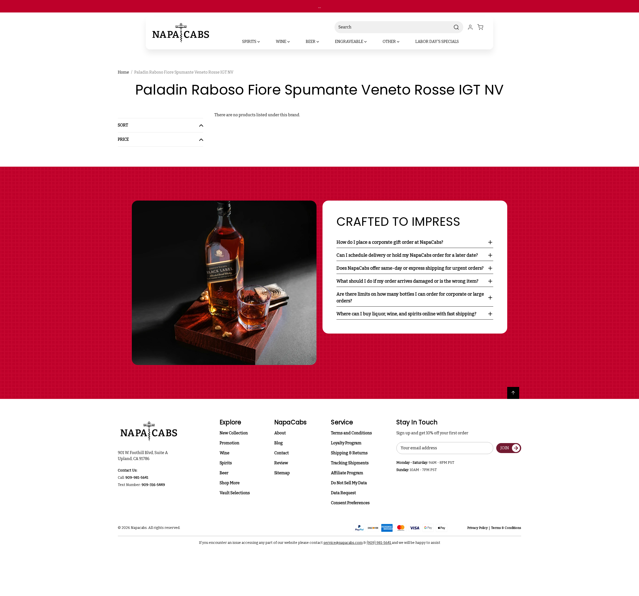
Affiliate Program (347, 473)
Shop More (230, 482)
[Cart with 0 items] (483, 27)
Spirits (226, 463)
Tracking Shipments (350, 463)
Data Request (343, 492)
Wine (224, 453)
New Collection (234, 433)
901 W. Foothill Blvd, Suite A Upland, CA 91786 (143, 455)
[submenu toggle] (263, 42)
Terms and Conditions (351, 433)
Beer (224, 473)
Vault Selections (235, 492)
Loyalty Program (346, 443)
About (280, 433)
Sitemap (282, 473)
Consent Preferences (350, 502)
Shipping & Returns (349, 453)
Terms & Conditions (506, 528)
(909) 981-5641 (379, 543)
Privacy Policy (477, 528)
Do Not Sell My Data (349, 482)
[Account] (470, 27)
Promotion (229, 443)
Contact (281, 453)
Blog (278, 443)
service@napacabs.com (343, 543)
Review (281, 463)
